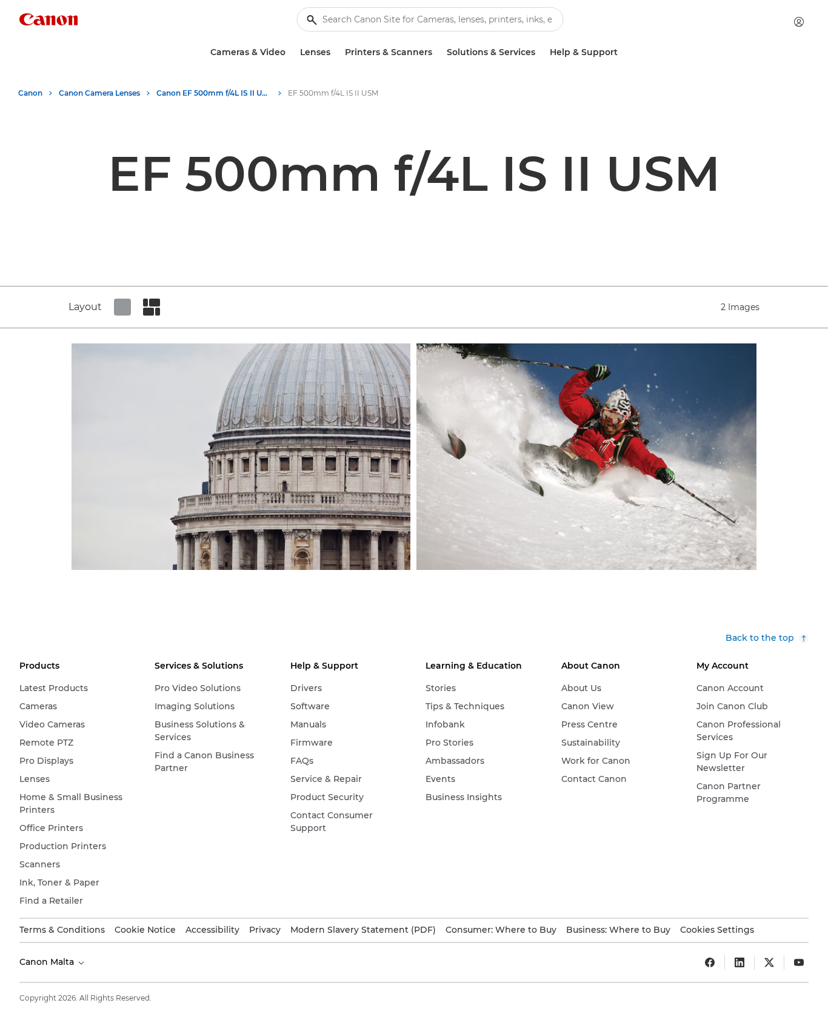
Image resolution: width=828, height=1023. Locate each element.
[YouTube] (799, 962)
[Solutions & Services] (540, 52)
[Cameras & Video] (290, 52)
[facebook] (710, 962)
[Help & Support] (622, 52)
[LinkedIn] (739, 962)
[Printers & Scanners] (437, 52)
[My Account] (799, 21)
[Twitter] (769, 962)
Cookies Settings (717, 929)
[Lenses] (335, 52)
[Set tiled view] (122, 307)
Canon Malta (47, 961)
